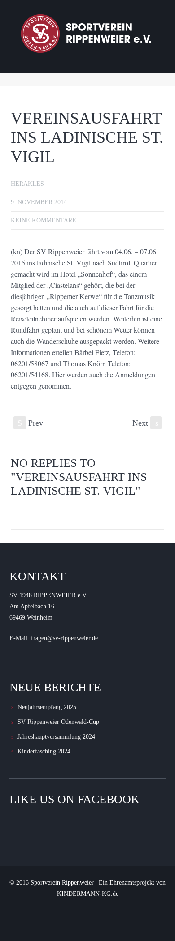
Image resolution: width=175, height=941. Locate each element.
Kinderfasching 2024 (44, 751)
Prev (30, 423)
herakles (27, 183)
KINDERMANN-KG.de (87, 893)
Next (145, 423)
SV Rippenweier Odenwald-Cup (58, 722)
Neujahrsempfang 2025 (47, 707)
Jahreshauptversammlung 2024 (56, 736)
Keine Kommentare (43, 220)
